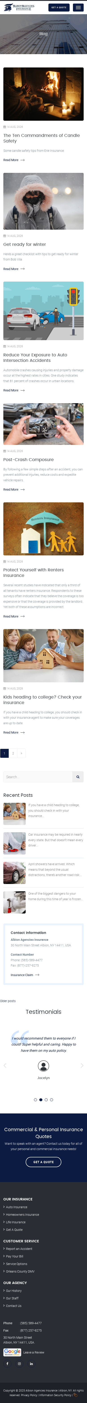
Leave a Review (33, 1352)
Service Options (16, 1264)
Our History (14, 1291)
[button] (35, 1099)
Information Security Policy (55, 1395)
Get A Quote (43, 1162)
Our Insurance (18, 1199)
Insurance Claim (22, 975)
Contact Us (13, 1306)
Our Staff (12, 1298)
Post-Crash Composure (28, 460)
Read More (10, 160)
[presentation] (5, 1065)
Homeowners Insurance (22, 1214)
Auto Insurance (16, 1207)
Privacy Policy (29, 1395)
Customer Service (21, 1241)
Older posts (8, 1001)
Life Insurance (15, 1222)
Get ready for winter (24, 245)
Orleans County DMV (20, 1271)
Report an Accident (19, 1249)
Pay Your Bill (14, 1256)
